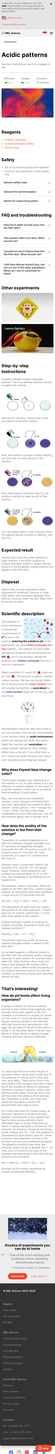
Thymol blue (12, 147)
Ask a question (11, 1316)
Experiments (10, 41)
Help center (9, 1310)
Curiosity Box (11, 1350)
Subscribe (17, 1276)
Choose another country (14, 24)
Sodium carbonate (15, 139)
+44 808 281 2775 (18, 1425)
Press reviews (11, 1391)
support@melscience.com (18, 1438)
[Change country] (45, 33)
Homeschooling (12, 1344)
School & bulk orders (15, 1338)
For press (8, 1409)
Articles (7, 1369)
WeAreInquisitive (12, 1356)
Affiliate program (13, 1363)
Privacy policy (11, 1403)
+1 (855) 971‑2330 (20, 1432)
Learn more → (39, 1276)
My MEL (7, 1322)
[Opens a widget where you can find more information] (43, 1448)
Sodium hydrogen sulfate (19, 143)
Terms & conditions (14, 1397)
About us (8, 1385)
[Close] (51, 4)
